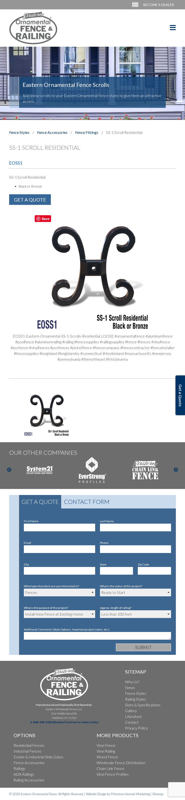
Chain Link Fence (110, 768)
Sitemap (157, 794)
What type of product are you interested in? (51, 586)
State (103, 564)
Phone (104, 543)
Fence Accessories (52, 132)
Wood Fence (107, 756)
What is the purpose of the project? (46, 608)
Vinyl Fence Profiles (113, 774)
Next (175, 470)
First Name (31, 521)
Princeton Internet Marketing (130, 794)
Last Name (107, 521)
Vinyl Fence (106, 745)
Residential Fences (28, 745)
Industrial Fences (27, 751)
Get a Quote (40, 501)
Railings (19, 768)
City (26, 564)
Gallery (131, 710)
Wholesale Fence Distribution (121, 762)
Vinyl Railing (106, 751)
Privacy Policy (136, 728)
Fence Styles (19, 132)
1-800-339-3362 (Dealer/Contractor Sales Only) (64, 722)
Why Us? (132, 681)
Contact (132, 722)
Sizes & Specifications (142, 704)
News (130, 687)
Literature (133, 716)
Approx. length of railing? (115, 608)
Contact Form (87, 501)
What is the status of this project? (121, 586)
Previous (9, 470)
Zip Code (143, 564)
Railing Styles (135, 699)
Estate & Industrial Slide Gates (38, 756)
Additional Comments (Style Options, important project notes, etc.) (66, 629)
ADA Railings (23, 774)
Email (27, 543)
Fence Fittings (86, 132)
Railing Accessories (28, 780)
